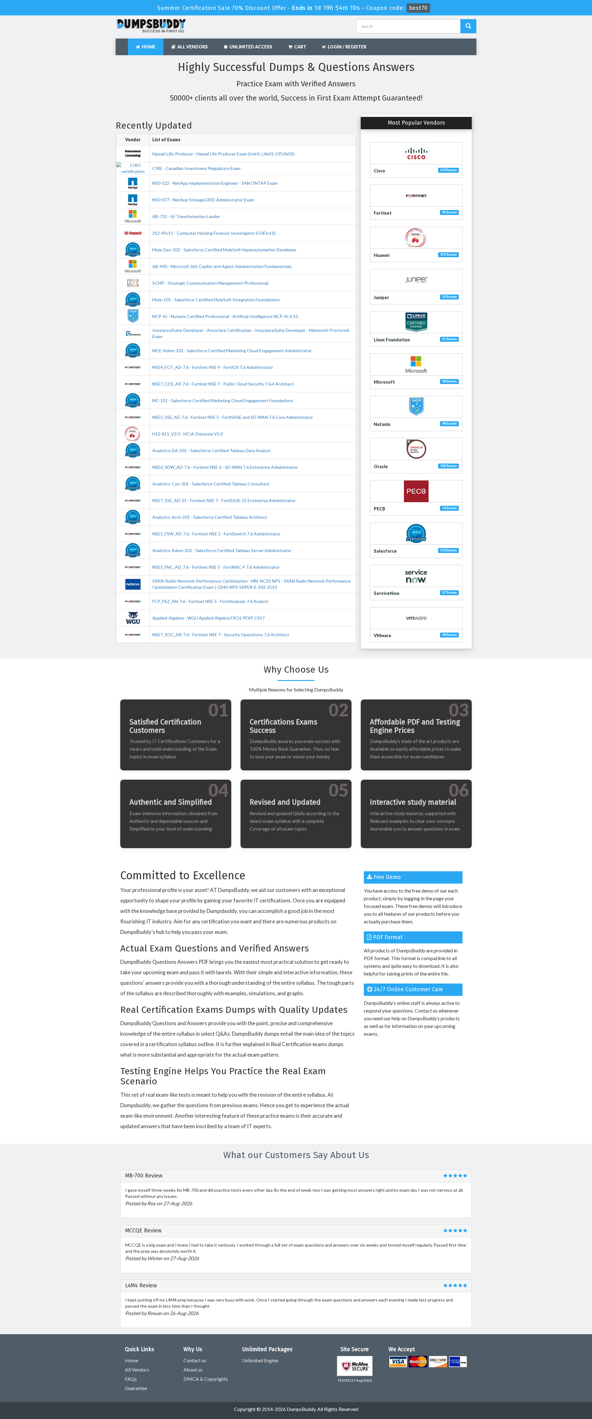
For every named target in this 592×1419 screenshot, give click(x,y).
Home (147, 46)
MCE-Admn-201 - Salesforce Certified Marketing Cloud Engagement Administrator (232, 350)
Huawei (381, 255)
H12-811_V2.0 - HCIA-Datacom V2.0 (187, 433)
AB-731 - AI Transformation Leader (186, 216)
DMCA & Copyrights (205, 1379)
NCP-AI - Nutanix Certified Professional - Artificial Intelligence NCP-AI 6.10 (225, 316)
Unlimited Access (250, 46)
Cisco (379, 170)
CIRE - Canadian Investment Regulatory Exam (196, 168)
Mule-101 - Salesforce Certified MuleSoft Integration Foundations (216, 299)
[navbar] (123, 44)
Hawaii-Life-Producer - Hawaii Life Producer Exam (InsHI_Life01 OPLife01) (223, 153)
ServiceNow (386, 593)
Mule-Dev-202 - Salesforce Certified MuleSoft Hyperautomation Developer (224, 249)
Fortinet (383, 213)
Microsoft (384, 382)
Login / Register (346, 46)
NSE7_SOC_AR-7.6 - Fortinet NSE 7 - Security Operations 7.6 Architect (220, 634)
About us (193, 1369)
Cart (299, 46)
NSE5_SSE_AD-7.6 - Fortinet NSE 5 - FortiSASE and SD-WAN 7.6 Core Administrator (232, 417)
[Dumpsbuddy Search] (468, 26)
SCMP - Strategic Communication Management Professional (210, 283)
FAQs (131, 1379)
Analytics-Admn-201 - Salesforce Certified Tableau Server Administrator (221, 550)
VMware (382, 635)
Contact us (194, 1360)
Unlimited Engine (260, 1360)
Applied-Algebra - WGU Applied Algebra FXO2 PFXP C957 (208, 618)
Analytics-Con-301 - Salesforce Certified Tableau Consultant (210, 483)
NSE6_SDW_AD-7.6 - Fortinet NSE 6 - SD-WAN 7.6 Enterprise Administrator (225, 467)
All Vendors (191, 46)
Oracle (381, 466)
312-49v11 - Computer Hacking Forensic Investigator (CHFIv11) (213, 233)
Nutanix (382, 424)
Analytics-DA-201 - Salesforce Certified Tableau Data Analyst (211, 450)
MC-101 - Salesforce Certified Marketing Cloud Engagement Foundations (222, 400)
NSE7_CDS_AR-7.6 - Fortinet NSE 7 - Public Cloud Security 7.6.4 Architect (223, 383)
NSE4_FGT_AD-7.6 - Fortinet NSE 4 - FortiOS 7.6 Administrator (212, 367)
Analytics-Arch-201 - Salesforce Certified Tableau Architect (209, 517)
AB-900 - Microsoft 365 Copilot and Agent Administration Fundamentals (222, 266)
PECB (379, 508)
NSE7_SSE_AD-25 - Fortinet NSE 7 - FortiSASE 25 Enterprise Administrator (224, 500)
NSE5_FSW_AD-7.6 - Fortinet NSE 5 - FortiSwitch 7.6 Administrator (216, 533)
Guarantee (136, 1388)
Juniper (381, 297)
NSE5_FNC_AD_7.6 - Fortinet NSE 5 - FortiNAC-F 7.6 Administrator (216, 567)
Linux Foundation (392, 339)
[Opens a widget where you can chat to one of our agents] (569, 1408)
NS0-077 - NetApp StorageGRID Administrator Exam (203, 199)
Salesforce (385, 551)
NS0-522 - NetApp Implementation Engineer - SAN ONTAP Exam (215, 183)
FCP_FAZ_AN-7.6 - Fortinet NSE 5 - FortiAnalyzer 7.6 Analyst (210, 601)
